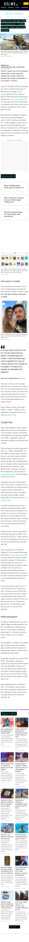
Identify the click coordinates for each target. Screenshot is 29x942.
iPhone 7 (10, 415)
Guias (17, 7)
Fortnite (3, 94)
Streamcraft (12, 474)
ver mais (13, 926)
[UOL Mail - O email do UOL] (19, 4)
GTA (6, 451)
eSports (11, 7)
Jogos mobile (14, 13)
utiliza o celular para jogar (17, 99)
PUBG (19, 91)
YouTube (3, 474)
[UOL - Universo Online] (17, 4)
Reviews (3, 7)
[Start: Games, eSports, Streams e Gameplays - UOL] (10, 3)
